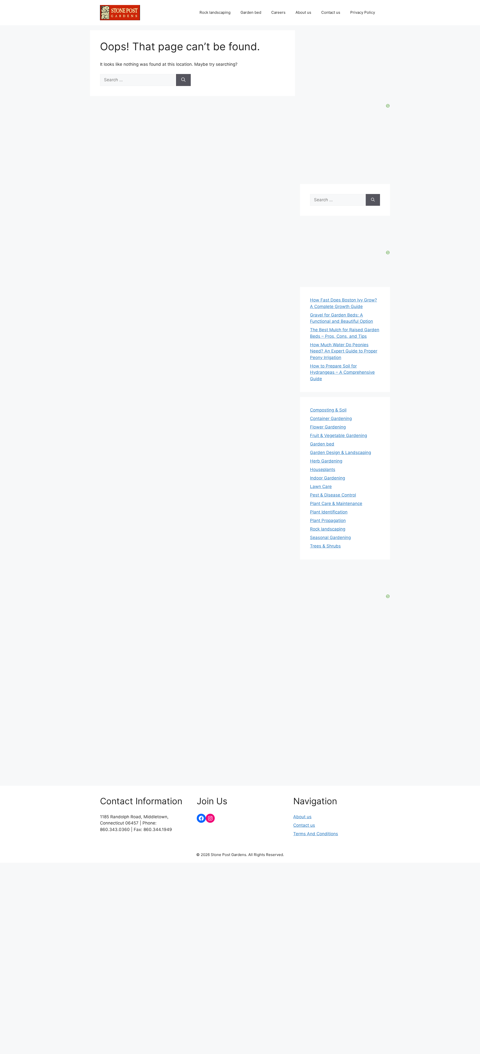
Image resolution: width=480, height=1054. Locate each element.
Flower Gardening (328, 427)
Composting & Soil (328, 410)
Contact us (330, 12)
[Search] (183, 80)
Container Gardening (331, 418)
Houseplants (322, 469)
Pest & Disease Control (333, 495)
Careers (278, 12)
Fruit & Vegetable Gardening (338, 435)
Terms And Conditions (315, 833)
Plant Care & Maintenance (336, 503)
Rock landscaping (215, 12)
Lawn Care (321, 486)
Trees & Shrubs (325, 546)
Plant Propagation (328, 520)
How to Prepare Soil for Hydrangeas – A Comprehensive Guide (342, 372)
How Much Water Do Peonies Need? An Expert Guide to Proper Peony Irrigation (343, 351)
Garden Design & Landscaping (340, 452)
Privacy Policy (362, 12)
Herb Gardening (326, 461)
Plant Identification (329, 512)
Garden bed (250, 12)
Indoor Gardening (327, 478)
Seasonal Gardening (330, 537)
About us (303, 12)
